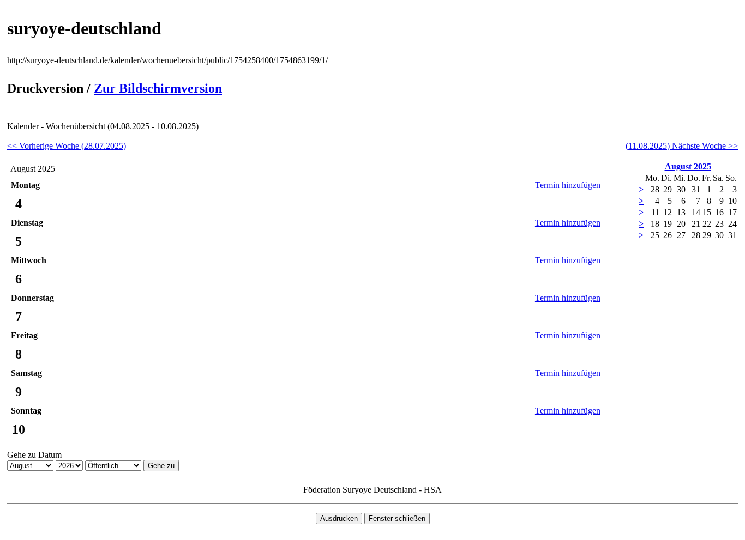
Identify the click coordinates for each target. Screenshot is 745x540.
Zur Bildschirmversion (158, 88)
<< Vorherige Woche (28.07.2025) (66, 145)
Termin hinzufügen (567, 185)
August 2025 (688, 166)
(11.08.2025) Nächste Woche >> (682, 145)
